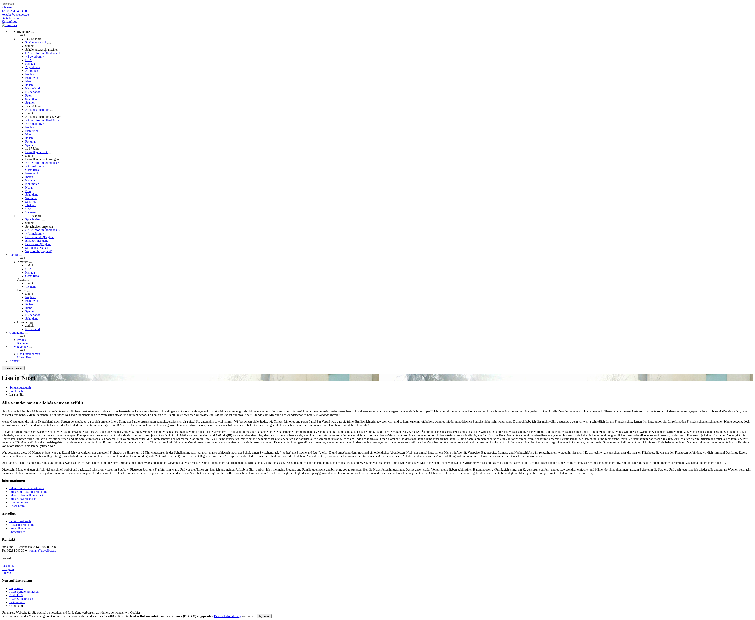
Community (16, 332)
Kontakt (14, 361)
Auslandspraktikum (37, 109)
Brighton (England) (37, 240)
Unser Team (24, 357)
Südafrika (31, 201)
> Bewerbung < (35, 56)
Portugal (30, 141)
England (30, 74)
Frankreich (32, 77)
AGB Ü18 (16, 595)
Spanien (30, 102)
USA (28, 60)
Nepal (29, 187)
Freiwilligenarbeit (36, 152)
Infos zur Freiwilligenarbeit (26, 495)
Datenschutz (17, 602)
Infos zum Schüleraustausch (26, 488)
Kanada (30, 63)
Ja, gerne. (264, 616)
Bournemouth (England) (40, 237)
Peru (28, 191)
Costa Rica (32, 169)
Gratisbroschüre (11, 18)
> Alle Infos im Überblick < (42, 53)
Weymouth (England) (38, 251)
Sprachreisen (33, 219)
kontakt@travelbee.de (42, 550)
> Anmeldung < (35, 123)
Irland (28, 81)
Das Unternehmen (28, 354)
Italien (29, 85)
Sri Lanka (31, 198)
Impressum (16, 588)
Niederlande (32, 92)
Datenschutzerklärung (227, 616)
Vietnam (30, 212)
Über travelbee (18, 346)
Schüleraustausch (36, 42)
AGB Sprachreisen (21, 598)
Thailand (30, 205)
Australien (31, 70)
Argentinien (32, 67)
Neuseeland (32, 88)
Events (21, 339)
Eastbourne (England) (38, 244)
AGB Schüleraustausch (24, 591)
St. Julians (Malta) (36, 247)
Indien (29, 177)
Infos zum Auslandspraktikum (28, 491)
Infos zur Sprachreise (22, 498)
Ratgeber (23, 343)
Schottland (31, 99)
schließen (7, 7)
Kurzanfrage (9, 21)
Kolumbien (32, 184)
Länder (14, 254)
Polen (28, 95)
